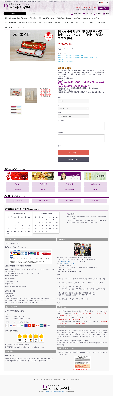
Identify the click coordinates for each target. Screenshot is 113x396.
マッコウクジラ (19, 27)
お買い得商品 (101, 22)
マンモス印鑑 (48, 22)
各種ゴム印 (77, 18)
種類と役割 (17, 184)
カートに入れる (73, 153)
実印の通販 (69, 201)
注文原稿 (61, 120)
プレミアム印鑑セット (88, 22)
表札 (40, 22)
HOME (36, 379)
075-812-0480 (88, 7)
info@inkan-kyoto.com (68, 263)
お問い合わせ (103, 8)
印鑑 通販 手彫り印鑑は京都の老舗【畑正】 (55, 391)
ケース (60, 105)
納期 (59, 113)
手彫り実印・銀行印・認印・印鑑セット (16, 18)
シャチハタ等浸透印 (10, 22)
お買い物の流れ (70, 189)
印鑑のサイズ (95, 184)
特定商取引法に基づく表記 (61, 379)
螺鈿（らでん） (75, 22)
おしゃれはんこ (17, 201)
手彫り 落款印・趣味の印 (64, 18)
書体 (59, 97)
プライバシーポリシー (46, 379)
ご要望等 (61, 133)
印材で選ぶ (33, 18)
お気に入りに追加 (73, 159)
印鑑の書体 (69, 184)
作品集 (43, 189)
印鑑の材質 (43, 184)
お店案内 (95, 189)
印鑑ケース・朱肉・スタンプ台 (27, 22)
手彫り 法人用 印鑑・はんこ (46, 18)
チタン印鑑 (95, 201)
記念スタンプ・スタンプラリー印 (92, 18)
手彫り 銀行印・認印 (92, 57)
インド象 (65, 22)
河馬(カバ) (57, 22)
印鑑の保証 (17, 189)
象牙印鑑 (70, 61)
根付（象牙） (8, 27)
